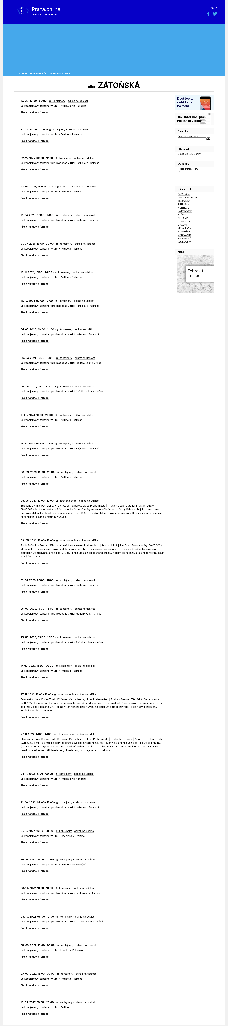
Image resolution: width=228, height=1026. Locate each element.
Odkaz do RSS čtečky (189, 154)
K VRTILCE (183, 207)
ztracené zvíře (67, 500)
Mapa (49, 73)
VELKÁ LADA (184, 228)
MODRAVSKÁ (184, 235)
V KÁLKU (182, 224)
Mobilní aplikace (62, 73)
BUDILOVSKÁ (184, 242)
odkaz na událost (78, 100)
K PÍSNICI (182, 214)
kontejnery (58, 100)
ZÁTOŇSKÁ (184, 194)
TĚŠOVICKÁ (184, 201)
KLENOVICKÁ (184, 238)
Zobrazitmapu (195, 273)
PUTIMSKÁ (183, 204)
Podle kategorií (37, 73)
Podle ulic (23, 73)
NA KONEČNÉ (185, 211)
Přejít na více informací (35, 112)
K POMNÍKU (184, 231)
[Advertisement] (121, 49)
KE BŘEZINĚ (184, 218)
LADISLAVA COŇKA (187, 197)
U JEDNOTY (184, 221)
